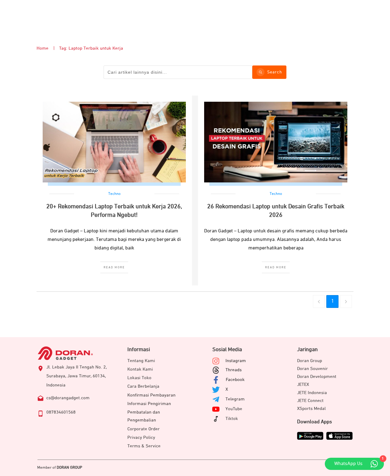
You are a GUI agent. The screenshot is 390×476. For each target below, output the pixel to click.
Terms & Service (144, 446)
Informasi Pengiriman (149, 403)
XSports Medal (311, 408)
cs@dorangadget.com (68, 398)
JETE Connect (310, 400)
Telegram (235, 399)
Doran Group (309, 360)
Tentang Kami (141, 360)
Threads (233, 370)
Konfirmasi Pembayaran (151, 395)
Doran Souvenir (312, 368)
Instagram (235, 360)
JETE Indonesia (312, 392)
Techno (114, 194)
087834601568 (61, 412)
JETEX (303, 384)
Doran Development (316, 376)
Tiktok (231, 418)
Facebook (235, 379)
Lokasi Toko (139, 378)
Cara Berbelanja (143, 386)
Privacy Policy (141, 437)
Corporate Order (143, 429)
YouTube (233, 409)
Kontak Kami (140, 369)
